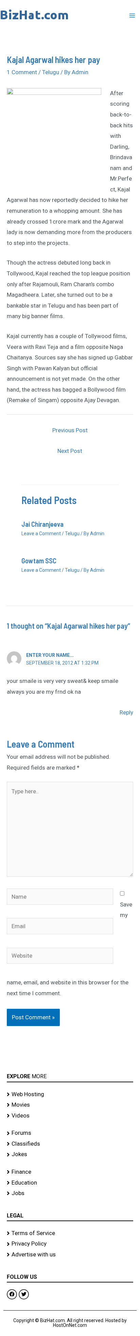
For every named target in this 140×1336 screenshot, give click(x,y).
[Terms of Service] (70, 1233)
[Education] (70, 1182)
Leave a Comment (41, 533)
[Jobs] (70, 1193)
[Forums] (70, 1133)
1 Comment (22, 72)
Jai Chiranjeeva (42, 524)
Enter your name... (50, 655)
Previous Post (70, 430)
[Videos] (70, 1115)
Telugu (50, 72)
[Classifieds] (70, 1144)
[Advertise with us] (70, 1254)
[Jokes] (70, 1154)
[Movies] (70, 1105)
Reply (126, 712)
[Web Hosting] (70, 1094)
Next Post (69, 450)
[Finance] (70, 1172)
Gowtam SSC (38, 561)
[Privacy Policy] (70, 1243)
